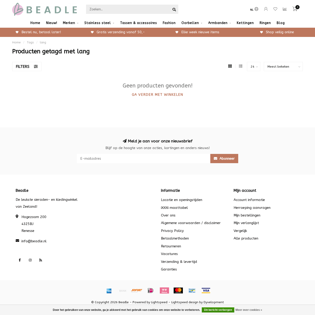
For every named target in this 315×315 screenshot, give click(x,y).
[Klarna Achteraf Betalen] (164, 290)
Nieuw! (51, 23)
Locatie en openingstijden (181, 200)
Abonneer (226, 158)
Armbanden (218, 23)
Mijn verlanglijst (246, 223)
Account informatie (249, 200)
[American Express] (109, 290)
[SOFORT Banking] (137, 290)
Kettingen (245, 23)
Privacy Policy (172, 231)
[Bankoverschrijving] (123, 290)
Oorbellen (190, 23)
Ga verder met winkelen (157, 95)
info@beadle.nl (34, 241)
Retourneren (171, 246)
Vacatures (169, 254)
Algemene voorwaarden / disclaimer (191, 223)
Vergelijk (240, 231)
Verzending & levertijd (179, 262)
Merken (69, 23)
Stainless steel (97, 23)
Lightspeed (159, 302)
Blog (281, 23)
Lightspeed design (184, 302)
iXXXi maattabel (174, 208)
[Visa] (206, 290)
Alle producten (246, 238)
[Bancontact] (192, 290)
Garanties (169, 269)
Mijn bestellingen (247, 215)
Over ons (168, 215)
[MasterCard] (178, 290)
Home (35, 23)
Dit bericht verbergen (218, 310)
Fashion (169, 23)
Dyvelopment (214, 302)
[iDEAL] (150, 290)
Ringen (265, 23)
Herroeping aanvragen (252, 208)
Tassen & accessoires (138, 23)
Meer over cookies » (248, 310)
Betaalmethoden (175, 238)
